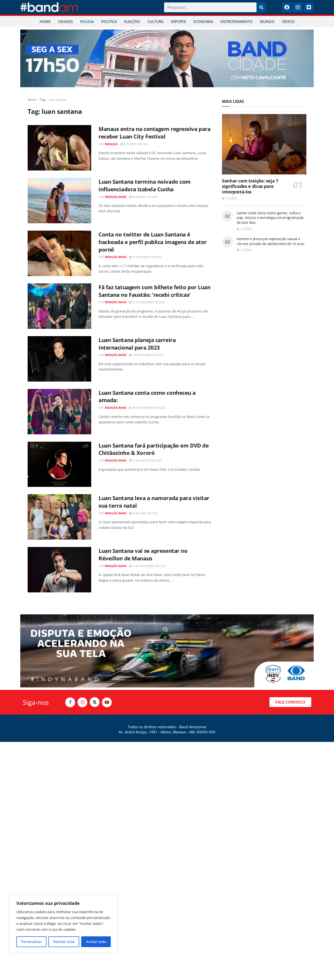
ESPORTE (178, 21)
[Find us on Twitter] (95, 702)
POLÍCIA (87, 21)
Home (32, 99)
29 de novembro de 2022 (148, 407)
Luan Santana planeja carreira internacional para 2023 (137, 343)
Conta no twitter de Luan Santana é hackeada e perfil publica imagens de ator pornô (153, 242)
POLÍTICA (109, 21)
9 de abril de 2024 (135, 144)
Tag (42, 99)
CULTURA (155, 21)
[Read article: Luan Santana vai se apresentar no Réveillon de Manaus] (59, 569)
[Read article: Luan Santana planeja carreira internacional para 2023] (59, 359)
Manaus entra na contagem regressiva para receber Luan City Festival (154, 132)
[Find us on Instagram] (82, 702)
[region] (63, 923)
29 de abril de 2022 (144, 513)
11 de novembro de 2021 (148, 566)
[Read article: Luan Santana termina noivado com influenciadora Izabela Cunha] (59, 200)
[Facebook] (287, 7)
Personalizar (31, 941)
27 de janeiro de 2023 (146, 257)
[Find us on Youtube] (107, 702)
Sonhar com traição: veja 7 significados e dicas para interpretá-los (250, 186)
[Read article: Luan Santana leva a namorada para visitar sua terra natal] (59, 517)
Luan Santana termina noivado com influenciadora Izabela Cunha (145, 185)
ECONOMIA (203, 21)
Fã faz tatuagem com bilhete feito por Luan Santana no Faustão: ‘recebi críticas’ (155, 290)
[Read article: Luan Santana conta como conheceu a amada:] (59, 411)
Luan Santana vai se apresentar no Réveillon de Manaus (143, 554)
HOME (45, 21)
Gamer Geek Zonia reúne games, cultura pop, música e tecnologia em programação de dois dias (270, 218)
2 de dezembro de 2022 (147, 355)
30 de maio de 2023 (144, 197)
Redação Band (115, 197)
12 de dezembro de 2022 (148, 302)
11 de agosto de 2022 (146, 460)
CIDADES (65, 21)
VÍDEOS (288, 21)
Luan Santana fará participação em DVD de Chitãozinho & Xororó (154, 449)
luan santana (58, 99)
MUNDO (267, 21)
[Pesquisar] (261, 7)
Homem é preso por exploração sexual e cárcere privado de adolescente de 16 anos (270, 241)
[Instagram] (298, 7)
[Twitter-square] (309, 7)
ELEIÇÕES (132, 21)
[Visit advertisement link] (167, 58)
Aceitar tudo (96, 941)
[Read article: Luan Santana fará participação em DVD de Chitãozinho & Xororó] (59, 464)
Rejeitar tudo (64, 941)
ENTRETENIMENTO (237, 21)
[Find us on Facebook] (70, 702)
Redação (111, 144)
